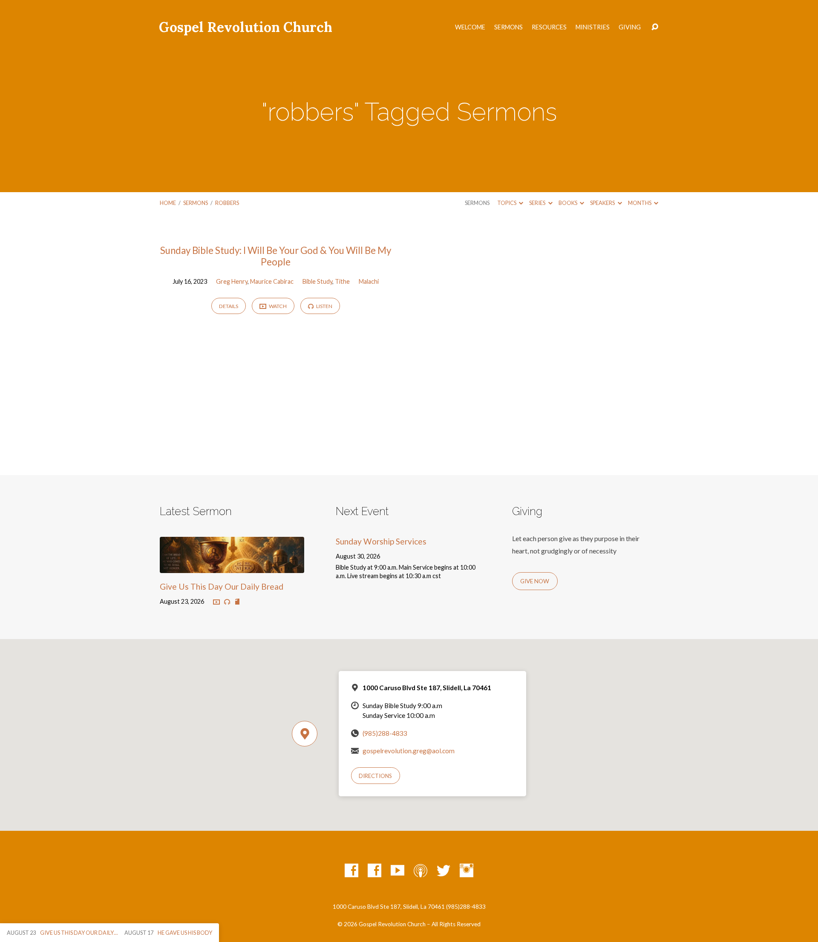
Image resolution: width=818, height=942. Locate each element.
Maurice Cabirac (272, 281)
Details (228, 306)
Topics (507, 202)
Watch (277, 306)
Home (168, 202)
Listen (323, 306)
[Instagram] (466, 870)
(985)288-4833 (385, 733)
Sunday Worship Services (381, 541)
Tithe (342, 281)
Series (537, 202)
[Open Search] (654, 27)
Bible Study (317, 281)
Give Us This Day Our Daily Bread (221, 586)
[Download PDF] (237, 602)
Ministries (593, 27)
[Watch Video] (216, 602)
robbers (227, 202)
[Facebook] (351, 870)
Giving (630, 27)
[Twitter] (443, 870)
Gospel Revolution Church (245, 27)
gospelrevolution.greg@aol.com (409, 751)
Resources (549, 27)
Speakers (603, 202)
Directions (375, 775)
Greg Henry (232, 281)
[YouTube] (397, 870)
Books (568, 202)
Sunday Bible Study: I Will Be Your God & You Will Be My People (275, 256)
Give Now (534, 581)
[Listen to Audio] (227, 602)
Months (640, 202)
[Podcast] (420, 870)
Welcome (470, 27)
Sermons (508, 27)
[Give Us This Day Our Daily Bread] (232, 566)
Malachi (369, 281)
